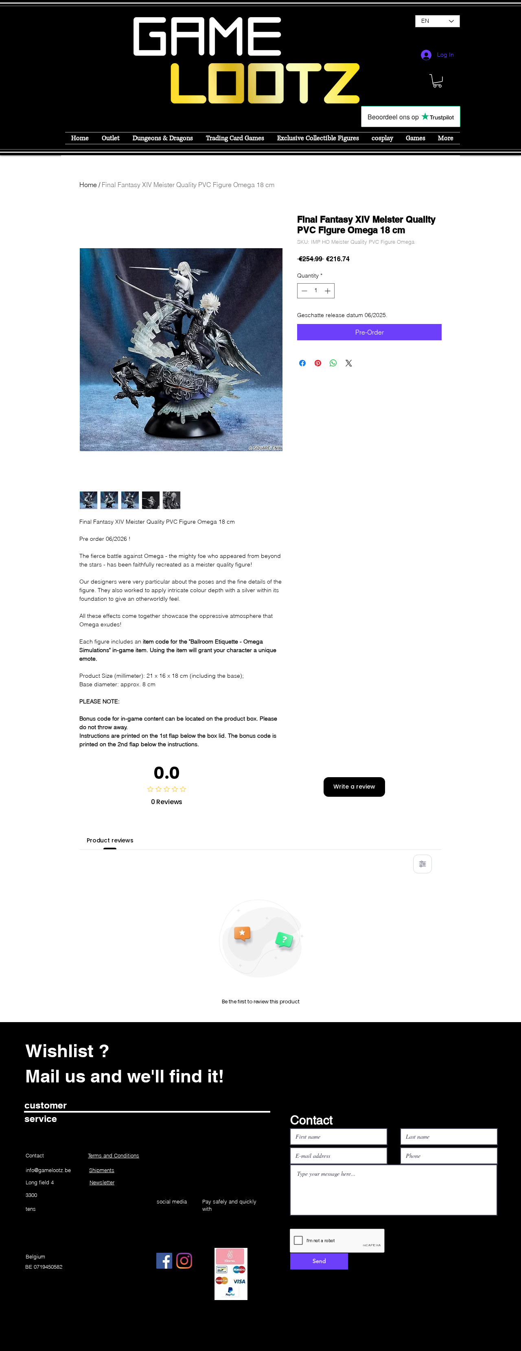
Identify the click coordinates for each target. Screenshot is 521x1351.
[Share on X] (349, 363)
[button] (437, 81)
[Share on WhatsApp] (333, 363)
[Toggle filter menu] (422, 864)
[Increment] (328, 291)
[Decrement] (303, 291)
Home (88, 185)
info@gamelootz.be (48, 1170)
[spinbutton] (316, 291)
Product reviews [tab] (110, 840)
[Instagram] (184, 1261)
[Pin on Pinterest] (318, 363)
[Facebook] (164, 1261)
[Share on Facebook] (302, 363)
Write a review (354, 786)
